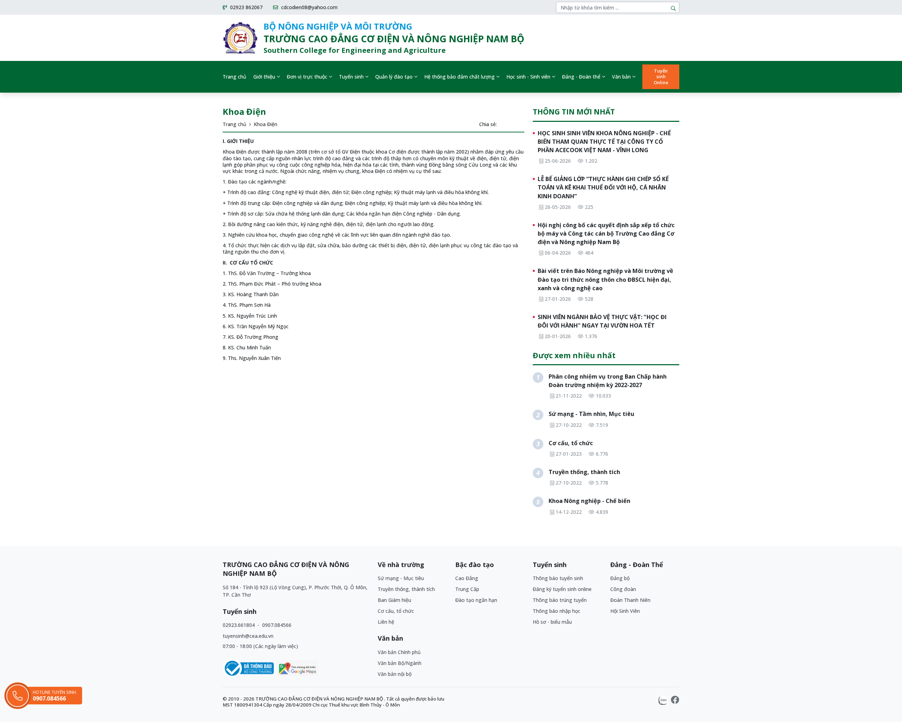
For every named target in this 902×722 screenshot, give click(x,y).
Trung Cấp (467, 589)
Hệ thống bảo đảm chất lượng (459, 76)
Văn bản (621, 76)
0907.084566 (276, 625)
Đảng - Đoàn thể (581, 76)
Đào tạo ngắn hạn (476, 600)
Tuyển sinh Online (661, 77)
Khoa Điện (265, 124)
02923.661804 (239, 625)
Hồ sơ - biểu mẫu (552, 621)
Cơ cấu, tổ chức (396, 611)
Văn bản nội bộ (395, 674)
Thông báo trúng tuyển (560, 600)
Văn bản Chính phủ (399, 652)
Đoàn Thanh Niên (630, 600)
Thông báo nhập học (556, 611)
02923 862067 (245, 7)
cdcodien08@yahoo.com (309, 7)
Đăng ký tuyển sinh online (562, 589)
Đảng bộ (620, 578)
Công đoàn (623, 589)
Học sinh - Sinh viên (528, 76)
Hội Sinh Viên (625, 611)
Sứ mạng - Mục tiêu (401, 578)
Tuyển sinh (351, 76)
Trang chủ (234, 76)
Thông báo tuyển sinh (558, 578)
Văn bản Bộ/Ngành (399, 663)
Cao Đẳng (466, 578)
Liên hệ (386, 621)
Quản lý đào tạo (394, 76)
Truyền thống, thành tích (406, 589)
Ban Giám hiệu (394, 600)
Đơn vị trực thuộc (307, 76)
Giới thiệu (264, 76)
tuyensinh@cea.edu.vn (248, 636)
